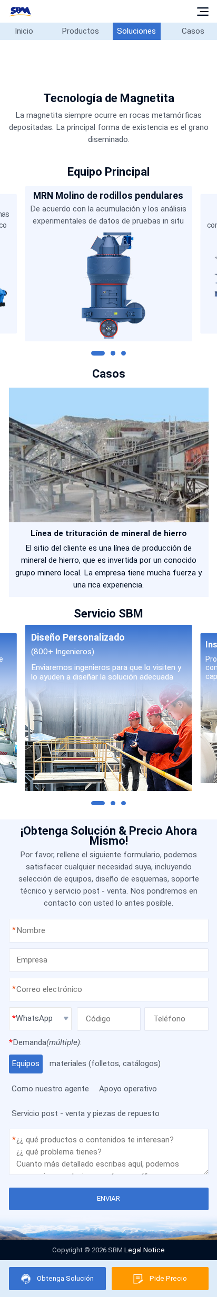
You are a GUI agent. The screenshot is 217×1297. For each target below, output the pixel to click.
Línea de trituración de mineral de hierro (109, 533)
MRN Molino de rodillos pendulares (108, 195)
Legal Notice (144, 1250)
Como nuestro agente (50, 1088)
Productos (80, 31)
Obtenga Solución (65, 1278)
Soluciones (136, 31)
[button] (98, 353)
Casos (193, 31)
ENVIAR (108, 1198)
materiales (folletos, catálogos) (105, 1063)
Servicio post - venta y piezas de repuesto (86, 1113)
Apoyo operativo (128, 1088)
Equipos (26, 1063)
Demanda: (45, 1042)
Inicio (24, 31)
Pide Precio (168, 1278)
